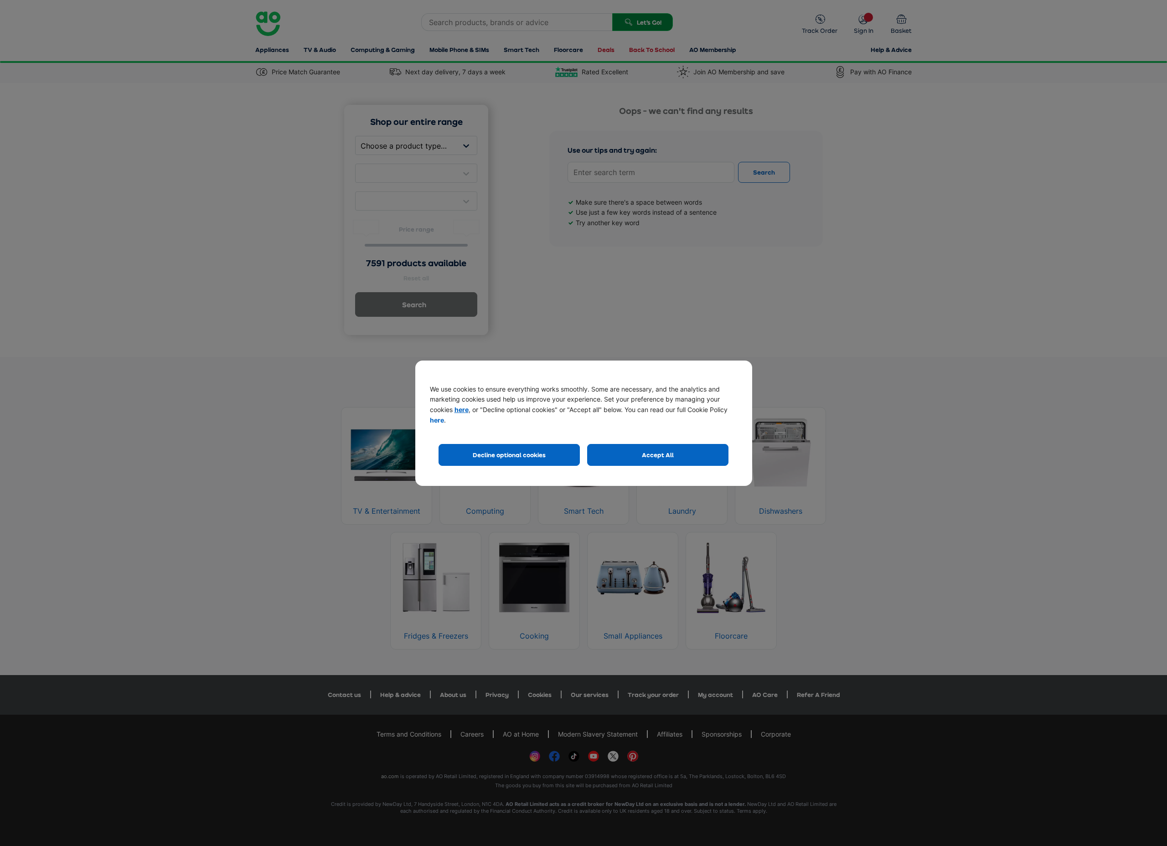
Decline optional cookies (509, 455)
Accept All (658, 455)
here (461, 409)
